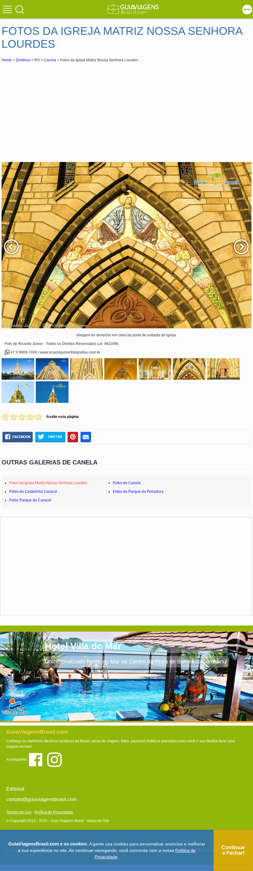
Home (7, 60)
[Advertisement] (56, 110)
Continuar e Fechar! (233, 850)
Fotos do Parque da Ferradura (138, 491)
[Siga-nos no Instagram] (56, 759)
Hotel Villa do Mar (83, 646)
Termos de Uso (18, 812)
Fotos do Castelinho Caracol (33, 491)
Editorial (15, 789)
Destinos (23, 60)
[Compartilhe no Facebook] (17, 437)
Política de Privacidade (54, 812)
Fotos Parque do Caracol (30, 500)
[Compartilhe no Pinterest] (73, 437)
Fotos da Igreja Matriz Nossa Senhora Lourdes (48, 483)
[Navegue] (8, 10)
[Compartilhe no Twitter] (50, 437)
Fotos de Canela (127, 483)
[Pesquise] (19, 9)
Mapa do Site (98, 821)
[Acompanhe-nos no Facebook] (37, 759)
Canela (50, 60)
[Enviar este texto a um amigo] (86, 437)
